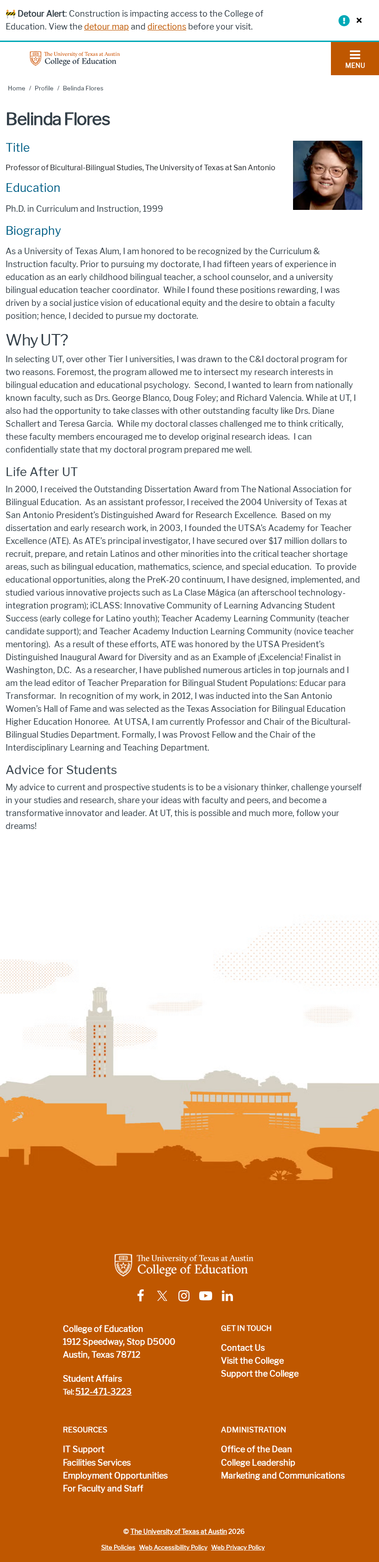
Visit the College (252, 1361)
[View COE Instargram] (184, 1295)
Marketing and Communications (283, 1476)
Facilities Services (97, 1463)
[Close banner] (356, 20)
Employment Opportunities (115, 1476)
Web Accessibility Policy (173, 1547)
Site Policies (118, 1547)
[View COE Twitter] (162, 1295)
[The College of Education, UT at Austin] (75, 58)
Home (16, 88)
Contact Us (243, 1348)
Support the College (260, 1374)
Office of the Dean (256, 1449)
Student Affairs (92, 1379)
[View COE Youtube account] (205, 1295)
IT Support (83, 1449)
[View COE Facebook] (140, 1295)
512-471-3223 (103, 1392)
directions (166, 27)
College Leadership (258, 1463)
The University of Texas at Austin (178, 1531)
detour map (106, 27)
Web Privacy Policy (238, 1547)
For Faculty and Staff (103, 1489)
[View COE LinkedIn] (227, 1295)
